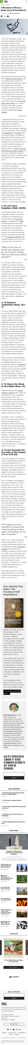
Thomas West (4, 881)
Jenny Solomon (18, 856)
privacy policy (12, 1032)
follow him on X (8, 745)
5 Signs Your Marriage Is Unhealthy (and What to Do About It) (14, 853)
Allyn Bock (4, 810)
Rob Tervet (4, 796)
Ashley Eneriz (4, 901)
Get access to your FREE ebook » (12, 692)
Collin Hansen (11, 963)
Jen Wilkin (17, 963)
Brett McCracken (14, 13)
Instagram (16, 745)
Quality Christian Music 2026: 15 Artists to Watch (5, 923)
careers (4, 1032)
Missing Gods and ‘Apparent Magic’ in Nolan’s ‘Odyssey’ (6, 866)
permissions (21, 1032)
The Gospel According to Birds (12, 800)
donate (17, 1034)
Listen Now (14, 967)
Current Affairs (5, 5)
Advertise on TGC (23, 115)
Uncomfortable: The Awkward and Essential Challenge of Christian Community (13, 733)
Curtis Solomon (10, 856)
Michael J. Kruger (5, 817)
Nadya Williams (5, 825)
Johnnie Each (4, 890)
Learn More (14, 1024)
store (11, 1034)
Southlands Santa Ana (9, 743)
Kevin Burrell (5, 802)
